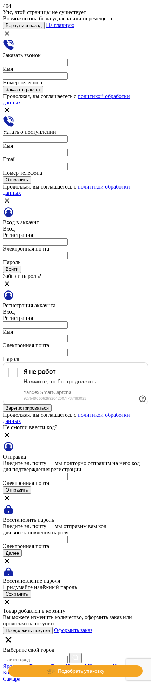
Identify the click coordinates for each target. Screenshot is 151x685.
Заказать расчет (23, 89)
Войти (12, 269)
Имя (8, 69)
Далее (12, 553)
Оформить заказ (73, 630)
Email (9, 159)
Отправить (17, 180)
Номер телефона (22, 82)
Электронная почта (26, 249)
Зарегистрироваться (27, 408)
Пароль (11, 262)
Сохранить (17, 594)
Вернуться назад (24, 25)
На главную (60, 25)
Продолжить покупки (28, 630)
